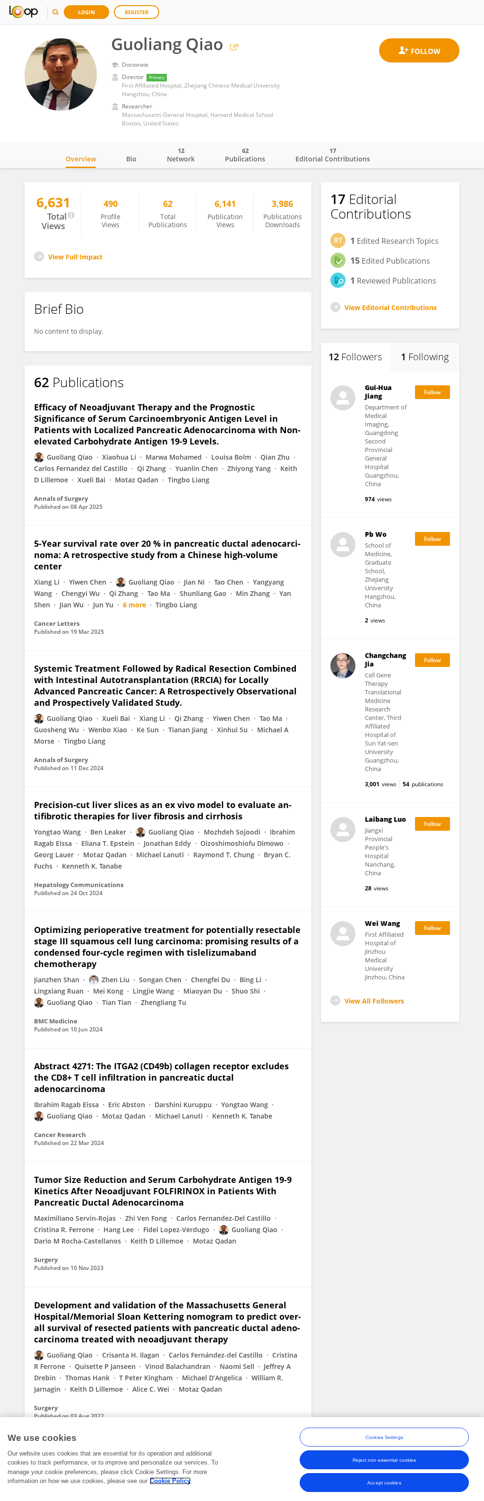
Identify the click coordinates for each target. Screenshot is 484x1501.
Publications (245, 154)
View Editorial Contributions (391, 307)
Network (181, 154)
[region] (242, 1459)
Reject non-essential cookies (384, 1460)
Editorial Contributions (332, 154)
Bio (131, 158)
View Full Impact (75, 256)
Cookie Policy (170, 1480)
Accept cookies (384, 1482)
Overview (81, 158)
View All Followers (374, 1000)
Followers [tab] (355, 356)
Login (86, 12)
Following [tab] (425, 356)
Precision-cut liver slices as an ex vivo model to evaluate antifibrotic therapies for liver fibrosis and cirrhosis (163, 810)
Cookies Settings (384, 1437)
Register (136, 12)
